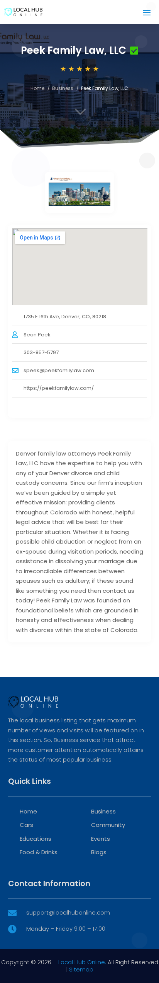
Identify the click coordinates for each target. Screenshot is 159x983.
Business (62, 88)
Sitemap (81, 969)
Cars (26, 825)
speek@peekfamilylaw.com (59, 370)
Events (100, 839)
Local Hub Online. (82, 962)
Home (37, 88)
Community (108, 825)
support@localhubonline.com (68, 912)
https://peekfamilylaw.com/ (59, 388)
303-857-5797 (41, 352)
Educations (35, 839)
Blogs (99, 852)
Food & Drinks (39, 852)
